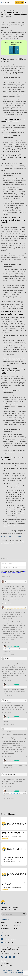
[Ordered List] (10, 568)
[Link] (17, 568)
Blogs (15, 928)
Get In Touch (19, 2)
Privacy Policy (5, 963)
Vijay (10, 719)
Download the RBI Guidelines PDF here (12, 537)
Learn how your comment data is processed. (13, 571)
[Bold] (2, 568)
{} (18, 567)
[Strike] (8, 568)
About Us (17, 925)
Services (3, 922)
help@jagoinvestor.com (9, 939)
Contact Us (17, 922)
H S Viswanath (12, 763)
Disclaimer (4, 961)
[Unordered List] (11, 568)
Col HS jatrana (12, 687)
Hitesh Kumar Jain (13, 793)
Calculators (4, 925)
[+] (20, 567)
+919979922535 (8, 935)
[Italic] (4, 568)
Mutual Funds (5, 928)
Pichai (10, 648)
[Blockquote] (13, 568)
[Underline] (6, 568)
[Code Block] (15, 568)
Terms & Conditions (6, 965)
